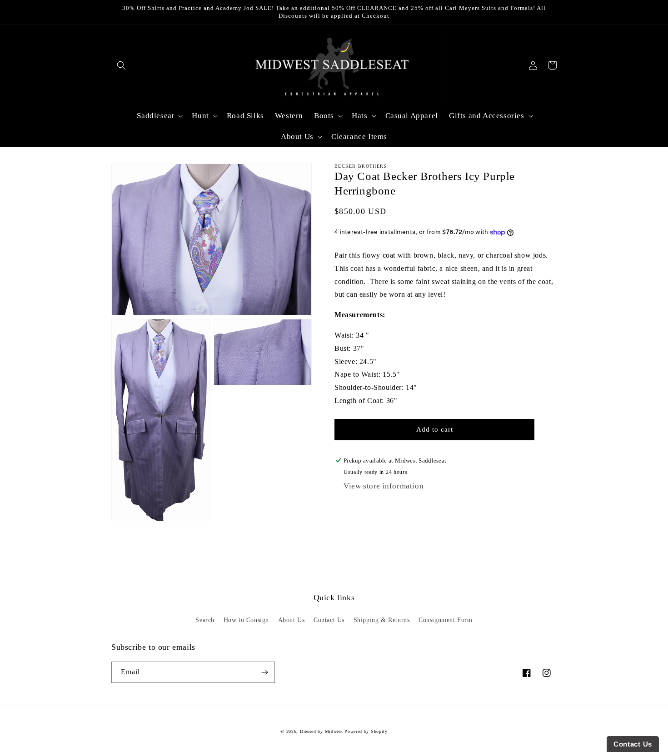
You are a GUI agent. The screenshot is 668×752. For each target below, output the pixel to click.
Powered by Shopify (366, 731)
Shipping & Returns (382, 620)
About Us (291, 620)
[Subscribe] (264, 672)
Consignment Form (446, 620)
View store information (384, 486)
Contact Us (329, 620)
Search (204, 620)
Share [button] (352, 506)
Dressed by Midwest (321, 731)
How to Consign (246, 620)
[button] (121, 65)
